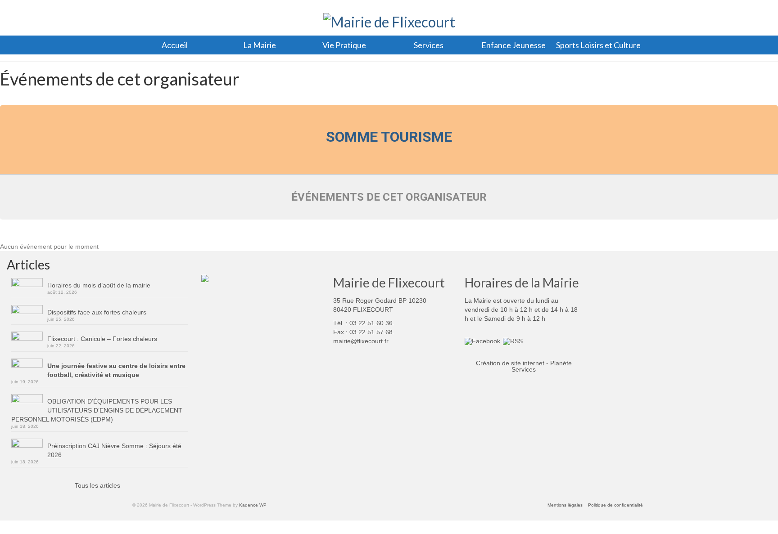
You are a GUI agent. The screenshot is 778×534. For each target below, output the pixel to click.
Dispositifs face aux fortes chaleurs (96, 312)
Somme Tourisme (389, 136)
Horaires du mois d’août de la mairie (98, 285)
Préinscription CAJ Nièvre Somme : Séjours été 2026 (114, 450)
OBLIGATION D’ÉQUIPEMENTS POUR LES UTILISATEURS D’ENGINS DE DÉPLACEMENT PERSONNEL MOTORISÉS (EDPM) (96, 410)
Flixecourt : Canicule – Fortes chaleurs (102, 338)
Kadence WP (253, 505)
